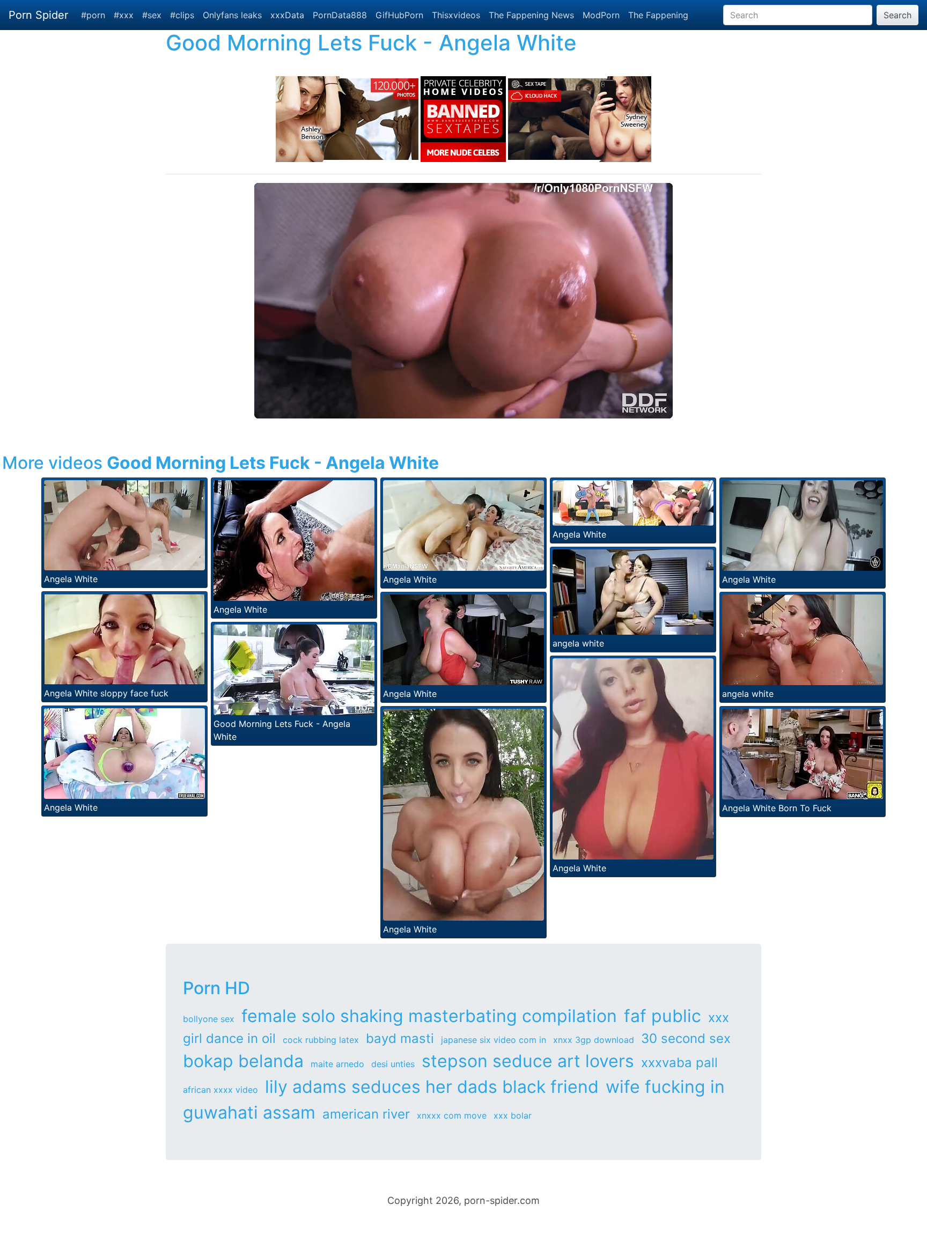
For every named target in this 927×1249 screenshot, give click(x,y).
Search (897, 15)
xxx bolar (513, 1115)
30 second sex (686, 1038)
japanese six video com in (493, 1039)
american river (366, 1114)
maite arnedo (337, 1064)
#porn (93, 15)
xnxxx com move (452, 1115)
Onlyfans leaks (232, 15)
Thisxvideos (456, 15)
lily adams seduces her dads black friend (432, 1086)
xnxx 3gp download (593, 1039)
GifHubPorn (399, 15)
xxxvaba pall (679, 1062)
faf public (662, 1015)
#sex (151, 15)
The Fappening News (531, 15)
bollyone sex (208, 1018)
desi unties (393, 1064)
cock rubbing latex (321, 1039)
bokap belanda (243, 1060)
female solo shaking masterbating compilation (429, 1015)
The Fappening (658, 15)
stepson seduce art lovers (528, 1060)
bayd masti (400, 1038)
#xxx (124, 15)
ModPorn (601, 15)
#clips (182, 15)
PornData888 (340, 15)
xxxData (287, 15)
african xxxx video (220, 1089)
